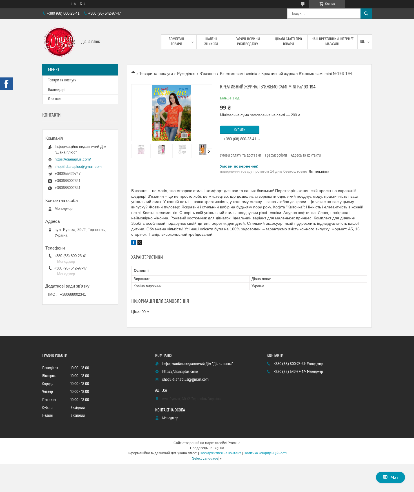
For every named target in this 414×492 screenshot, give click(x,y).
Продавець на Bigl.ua (207, 448)
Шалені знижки (211, 41)
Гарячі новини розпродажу (247, 41)
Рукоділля (186, 73)
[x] (139, 243)
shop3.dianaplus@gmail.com (78, 166)
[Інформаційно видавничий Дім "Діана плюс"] (59, 42)
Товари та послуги (156, 73)
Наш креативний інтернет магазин (332, 41)
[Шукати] (366, 13)
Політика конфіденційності (265, 453)
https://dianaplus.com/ (73, 159)
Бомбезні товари (176, 41)
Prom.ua (234, 443)
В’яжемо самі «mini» (238, 73)
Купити (240, 130)
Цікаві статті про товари (288, 41)
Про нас (54, 99)
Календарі (56, 90)
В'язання (207, 73)
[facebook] (133, 243)
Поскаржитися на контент (220, 453)
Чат (394, 477)
